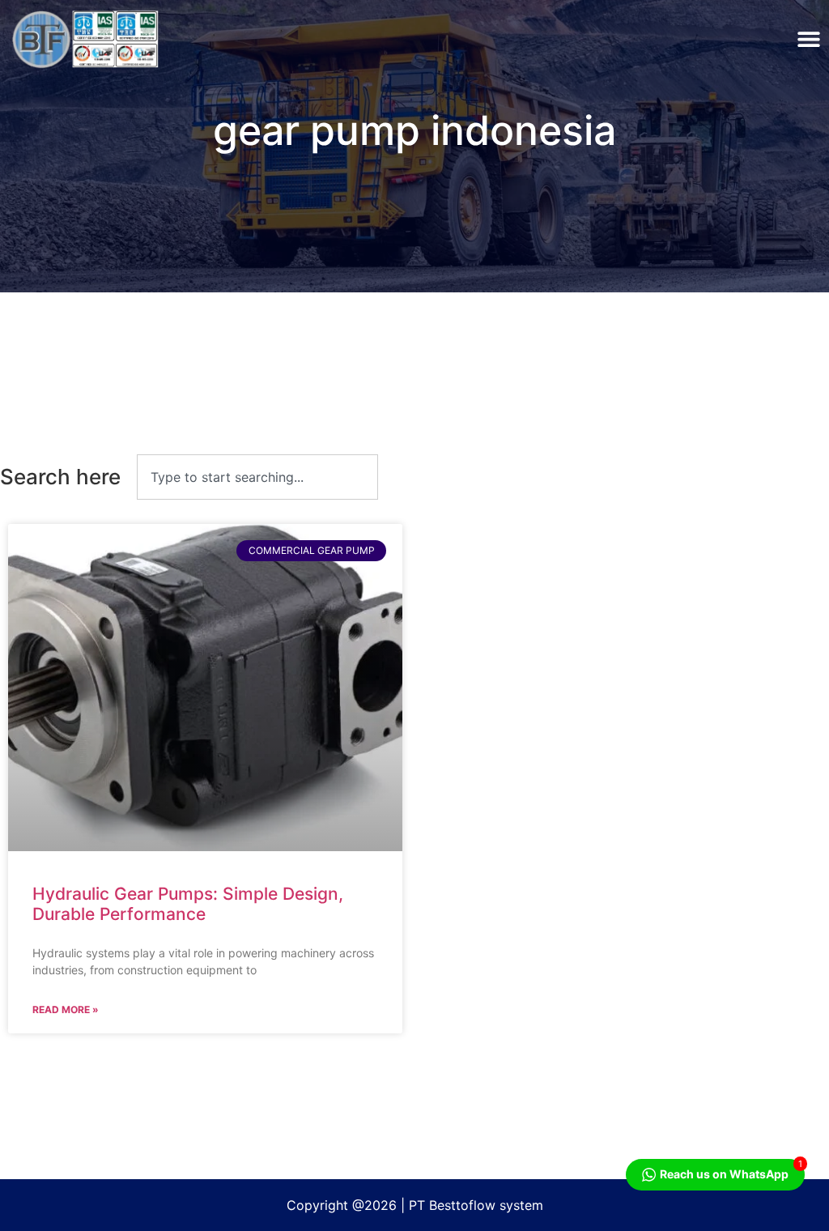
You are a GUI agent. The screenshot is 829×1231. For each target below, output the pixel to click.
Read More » (65, 1009)
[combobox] (257, 477)
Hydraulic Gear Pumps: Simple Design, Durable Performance (187, 904)
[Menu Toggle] (809, 39)
